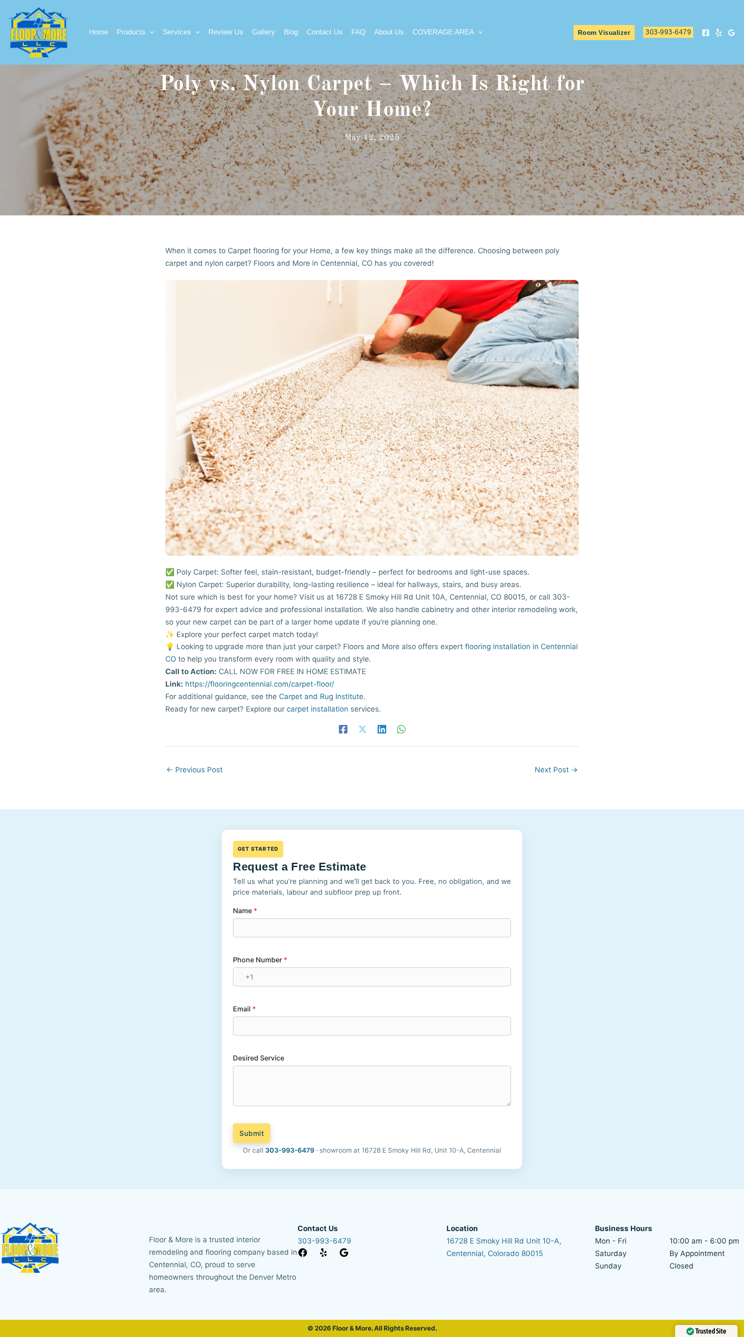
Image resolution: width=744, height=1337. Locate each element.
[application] (150, 32)
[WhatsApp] (401, 729)
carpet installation (317, 709)
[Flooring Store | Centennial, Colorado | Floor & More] (39, 32)
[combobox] (243, 977)
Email (244, 1008)
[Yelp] (718, 33)
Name (245, 910)
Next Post (556, 769)
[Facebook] (706, 33)
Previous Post (194, 769)
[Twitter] (362, 729)
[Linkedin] (382, 729)
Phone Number (260, 959)
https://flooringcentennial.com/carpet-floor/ (259, 684)
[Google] (731, 33)
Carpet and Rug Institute (321, 696)
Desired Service (258, 1058)
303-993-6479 (289, 1150)
